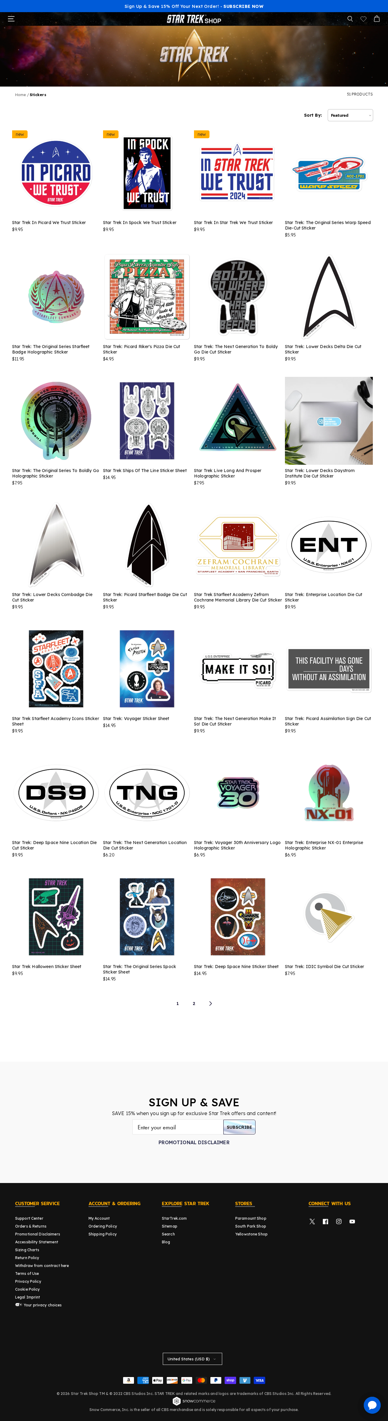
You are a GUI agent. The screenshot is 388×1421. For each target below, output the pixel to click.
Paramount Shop (250, 1218)
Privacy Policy (28, 1281)
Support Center (29, 1218)
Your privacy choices (42, 1305)
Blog (166, 1242)
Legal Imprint (27, 1297)
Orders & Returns (30, 1226)
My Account (99, 1218)
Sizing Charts (27, 1250)
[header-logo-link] (194, 18)
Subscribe (239, 1127)
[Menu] (11, 18)
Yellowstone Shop (251, 1234)
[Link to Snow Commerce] (194, 1405)
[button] (350, 18)
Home (20, 94)
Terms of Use (27, 1273)
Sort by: (313, 115)
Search (168, 1234)
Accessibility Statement (36, 1242)
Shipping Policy (103, 1234)
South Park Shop (250, 1226)
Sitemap (169, 1226)
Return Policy (27, 1257)
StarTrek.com (174, 1218)
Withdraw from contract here (42, 1265)
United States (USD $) (189, 1358)
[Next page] (210, 1003)
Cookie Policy (27, 1289)
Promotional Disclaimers (37, 1234)
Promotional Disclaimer (194, 1142)
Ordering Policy (103, 1226)
